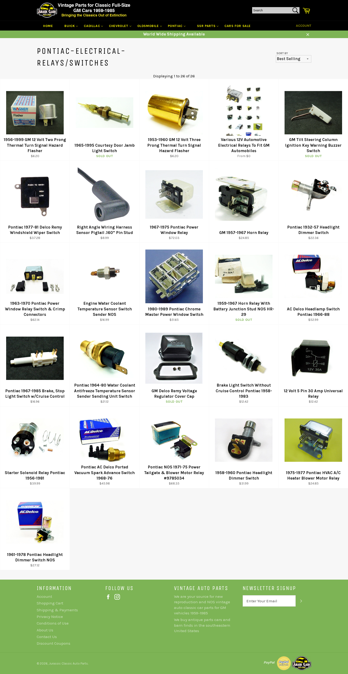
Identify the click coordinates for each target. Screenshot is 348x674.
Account (303, 26)
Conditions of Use (53, 623)
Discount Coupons (53, 643)
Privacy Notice (50, 616)
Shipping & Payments (57, 610)
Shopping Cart (50, 603)
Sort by (282, 53)
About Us (45, 630)
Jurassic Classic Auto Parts (68, 663)
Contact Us (47, 636)
